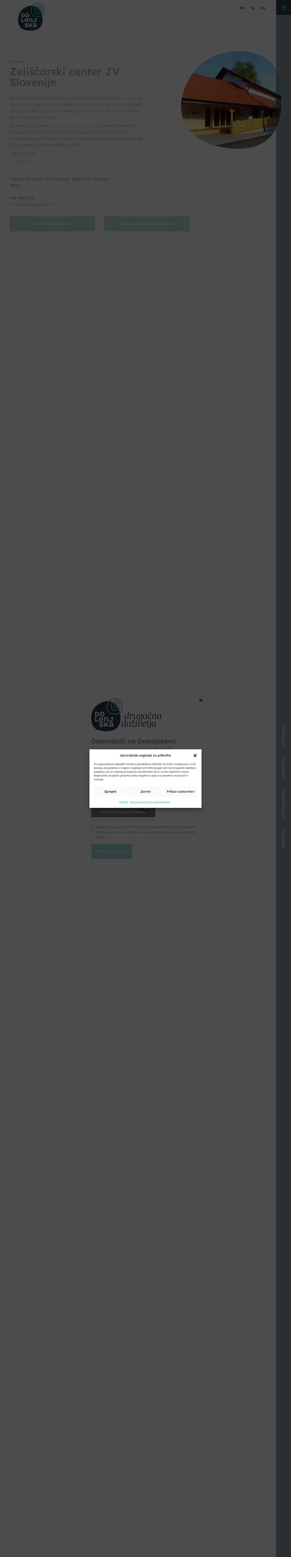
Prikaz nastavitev (180, 791)
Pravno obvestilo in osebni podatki (150, 801)
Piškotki (123, 801)
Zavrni (145, 791)
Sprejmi (110, 791)
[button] (195, 755)
